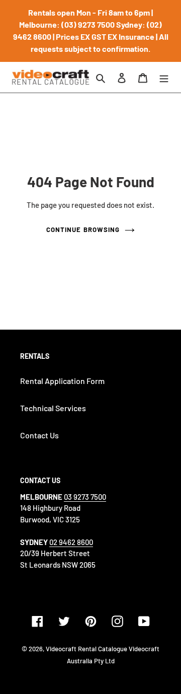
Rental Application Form (62, 380)
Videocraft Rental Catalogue (86, 649)
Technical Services (53, 408)
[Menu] (163, 77)
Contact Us (39, 435)
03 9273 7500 (85, 496)
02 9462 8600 (71, 542)
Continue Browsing (83, 229)
